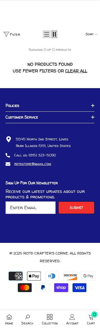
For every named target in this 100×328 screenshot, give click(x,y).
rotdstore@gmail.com (32, 163)
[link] (27, 319)
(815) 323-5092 (42, 155)
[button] (46, 34)
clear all (76, 71)
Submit (76, 207)
